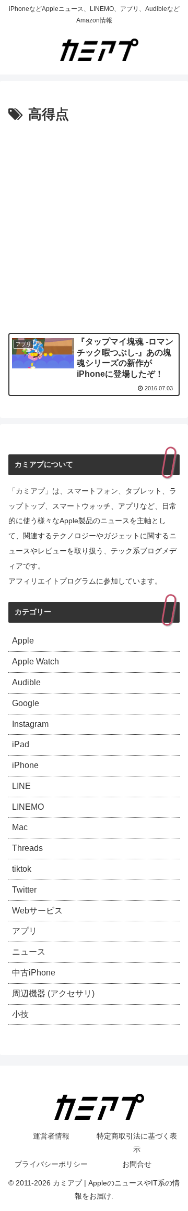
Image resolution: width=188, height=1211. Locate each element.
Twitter (24, 889)
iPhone (25, 765)
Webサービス (37, 910)
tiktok (21, 868)
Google (25, 703)
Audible (26, 682)
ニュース (28, 951)
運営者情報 (51, 1136)
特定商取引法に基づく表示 (137, 1142)
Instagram (30, 724)
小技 (20, 1014)
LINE (21, 786)
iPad (20, 744)
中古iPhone (33, 972)
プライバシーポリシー (51, 1164)
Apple (23, 640)
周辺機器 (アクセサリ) (53, 993)
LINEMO (28, 806)
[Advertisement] (94, 225)
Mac (20, 827)
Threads (27, 848)
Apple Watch (35, 661)
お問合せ (136, 1164)
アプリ (24, 930)
